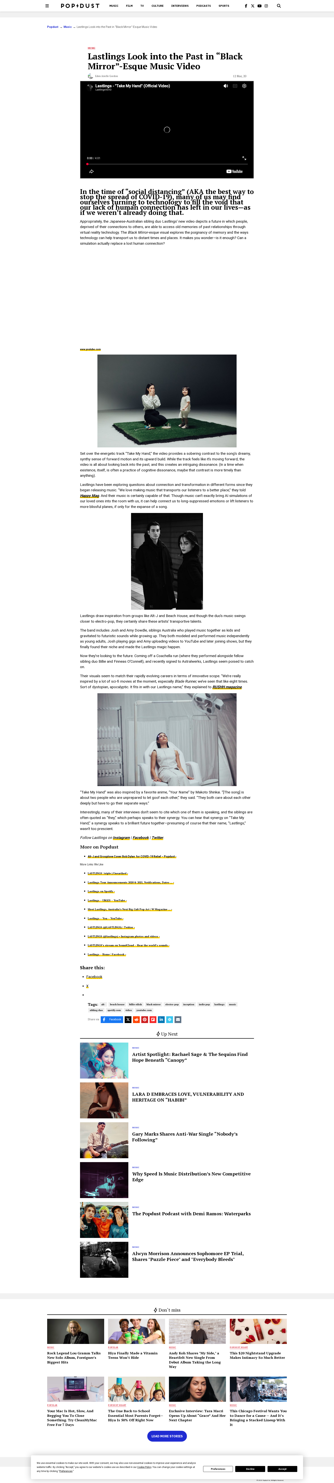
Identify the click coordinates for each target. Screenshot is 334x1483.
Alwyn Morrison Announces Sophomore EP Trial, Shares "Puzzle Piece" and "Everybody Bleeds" (188, 1256)
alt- (103, 1004)
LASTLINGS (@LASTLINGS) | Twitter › (111, 927)
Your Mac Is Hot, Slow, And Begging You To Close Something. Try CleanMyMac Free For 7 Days (72, 1418)
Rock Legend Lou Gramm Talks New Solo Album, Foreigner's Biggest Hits (74, 1357)
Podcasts (203, 6)
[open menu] (47, 6)
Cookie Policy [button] (144, 1467)
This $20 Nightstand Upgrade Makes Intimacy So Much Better (257, 1355)
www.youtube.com (90, 349)
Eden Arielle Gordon (106, 76)
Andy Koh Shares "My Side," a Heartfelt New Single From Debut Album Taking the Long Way (195, 1360)
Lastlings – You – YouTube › (105, 918)
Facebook (141, 837)
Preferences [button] (65, 1471)
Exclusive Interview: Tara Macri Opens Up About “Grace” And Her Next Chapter (197, 1415)
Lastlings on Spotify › (101, 891)
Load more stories (167, 1436)
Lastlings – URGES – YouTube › (107, 900)
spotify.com (114, 1010)
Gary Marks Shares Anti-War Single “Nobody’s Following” (185, 1137)
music (232, 1004)
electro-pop (172, 1004)
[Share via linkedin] (161, 1019)
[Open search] (279, 6)
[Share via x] (128, 1019)
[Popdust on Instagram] (266, 6)
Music (113, 6)
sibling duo (96, 1010)
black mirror (154, 1004)
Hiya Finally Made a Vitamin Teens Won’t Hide (133, 1355)
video (128, 1010)
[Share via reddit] (136, 1019)
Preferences (218, 1469)
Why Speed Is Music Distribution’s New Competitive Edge (191, 1177)
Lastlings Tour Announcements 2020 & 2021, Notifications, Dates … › (131, 882)
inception (188, 1004)
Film (129, 6)
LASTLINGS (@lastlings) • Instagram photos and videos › (124, 936)
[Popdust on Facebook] (246, 6)
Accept (282, 1469)
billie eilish (135, 1004)
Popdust (53, 26)
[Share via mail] (178, 1019)
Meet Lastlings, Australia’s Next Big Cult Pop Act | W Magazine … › (130, 909)
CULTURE (158, 6)
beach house (117, 1004)
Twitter (157, 837)
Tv (142, 6)
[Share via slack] (169, 1019)
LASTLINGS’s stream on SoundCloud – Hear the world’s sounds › (128, 945)
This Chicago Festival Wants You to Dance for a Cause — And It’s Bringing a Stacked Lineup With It (258, 1418)
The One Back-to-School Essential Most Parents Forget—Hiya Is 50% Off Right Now (135, 1415)
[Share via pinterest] (144, 1019)
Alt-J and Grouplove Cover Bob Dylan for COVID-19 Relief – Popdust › (132, 856)
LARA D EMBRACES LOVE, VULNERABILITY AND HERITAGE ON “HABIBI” (188, 1097)
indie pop (204, 1004)
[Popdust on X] (253, 6)
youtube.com (144, 1010)
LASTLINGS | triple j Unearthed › (108, 873)
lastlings (219, 1004)
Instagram (121, 837)
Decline (250, 1469)
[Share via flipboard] (153, 1019)
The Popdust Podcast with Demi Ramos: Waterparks (191, 1213)
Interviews (180, 6)
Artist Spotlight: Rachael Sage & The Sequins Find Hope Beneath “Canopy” (190, 1057)
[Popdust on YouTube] (259, 6)
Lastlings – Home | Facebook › (107, 954)
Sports (224, 6)
